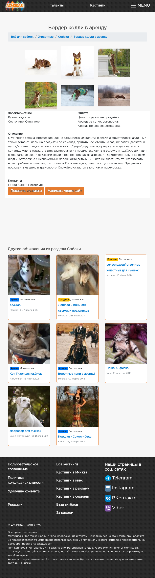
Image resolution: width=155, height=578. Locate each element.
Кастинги (97, 5)
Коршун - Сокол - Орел (75, 437)
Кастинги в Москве (71, 472)
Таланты (57, 5)
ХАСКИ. (15, 305)
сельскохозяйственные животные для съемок (123, 268)
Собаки (63, 37)
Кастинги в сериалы (72, 496)
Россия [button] (14, 504)
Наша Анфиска (118, 368)
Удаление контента (24, 491)
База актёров (67, 504)
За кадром (64, 512)
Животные (45, 37)
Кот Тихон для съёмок (26, 374)
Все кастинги (67, 464)
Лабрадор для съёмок (25, 431)
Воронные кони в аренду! (76, 374)
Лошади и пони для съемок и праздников (73, 308)
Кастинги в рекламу (72, 488)
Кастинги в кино (69, 480)
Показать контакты (26, 190)
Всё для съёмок (22, 37)
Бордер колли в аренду (90, 37)
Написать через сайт (65, 190)
